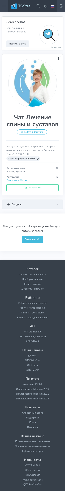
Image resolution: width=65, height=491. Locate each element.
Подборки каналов (32, 279)
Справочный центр (32, 412)
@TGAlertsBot (32, 475)
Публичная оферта (32, 451)
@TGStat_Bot (32, 465)
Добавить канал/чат (32, 288)
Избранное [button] (34, 187)
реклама (38, 47)
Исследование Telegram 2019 (32, 389)
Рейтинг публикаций (32, 312)
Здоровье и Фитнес (17, 180)
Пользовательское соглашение (32, 441)
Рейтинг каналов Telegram (32, 303)
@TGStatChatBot (32, 484)
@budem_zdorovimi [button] (32, 132)
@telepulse (32, 365)
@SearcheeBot (33, 470)
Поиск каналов (32, 284)
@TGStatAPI (32, 370)
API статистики (32, 331)
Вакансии (32, 427)
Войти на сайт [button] (32, 239)
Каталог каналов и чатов (32, 274)
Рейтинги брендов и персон (32, 317)
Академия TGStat (32, 384)
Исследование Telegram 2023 (32, 398)
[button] (53, 6)
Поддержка (32, 417)
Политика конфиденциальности (32, 446)
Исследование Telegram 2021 (32, 393)
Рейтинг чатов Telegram (32, 307)
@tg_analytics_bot (32, 479)
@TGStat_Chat (32, 360)
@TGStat (32, 355)
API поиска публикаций (32, 336)
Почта (32, 422)
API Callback (32, 341)
